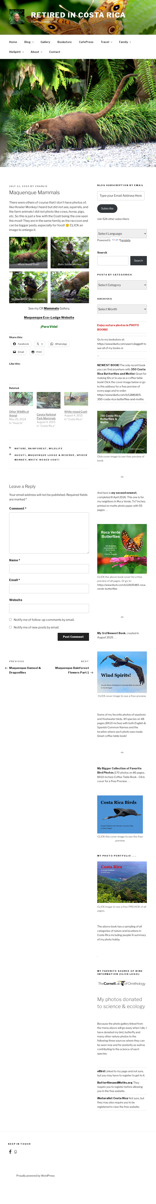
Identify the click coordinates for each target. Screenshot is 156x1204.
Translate (125, 240)
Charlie (41, 186)
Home (13, 42)
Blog (27, 42)
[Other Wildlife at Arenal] (21, 399)
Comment (17, 508)
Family (123, 42)
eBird (101, 1071)
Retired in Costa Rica (78, 15)
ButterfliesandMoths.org (115, 1082)
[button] (28, 252)
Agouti (20, 455)
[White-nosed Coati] (76, 399)
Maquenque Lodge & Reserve (51, 455)
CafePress (86, 42)
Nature (20, 448)
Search (102, 252)
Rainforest (37, 448)
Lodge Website (62, 317)
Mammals (51, 308)
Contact (54, 51)
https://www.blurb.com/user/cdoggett (120, 343)
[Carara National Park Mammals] (48, 400)
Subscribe (107, 208)
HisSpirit (15, 51)
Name (14, 560)
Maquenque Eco (36, 317)
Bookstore (64, 42)
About (35, 51)
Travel (105, 42)
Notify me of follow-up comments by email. (44, 620)
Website (15, 600)
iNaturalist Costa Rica (112, 1098)
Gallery (45, 42)
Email (14, 580)
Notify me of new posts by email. (36, 627)
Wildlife (56, 448)
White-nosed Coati (75, 411)
